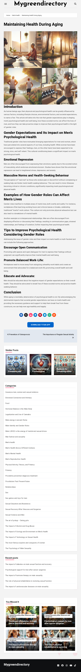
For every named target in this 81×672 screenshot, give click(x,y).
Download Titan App (40, 350)
